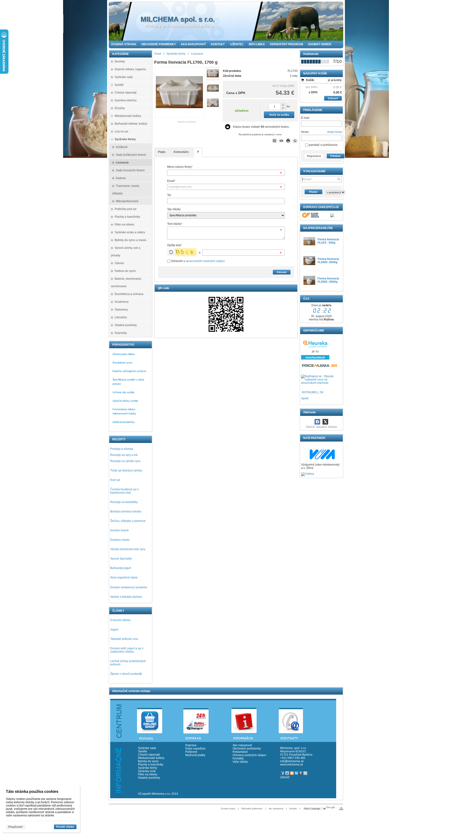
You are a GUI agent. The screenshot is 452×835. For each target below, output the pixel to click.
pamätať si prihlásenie (323, 145)
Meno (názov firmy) (180, 166)
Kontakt (293, 808)
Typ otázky (174, 209)
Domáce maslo (119, 539)
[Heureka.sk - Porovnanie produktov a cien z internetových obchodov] (315, 358)
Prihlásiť (335, 156)
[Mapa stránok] (341, 808)
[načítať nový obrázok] (171, 252)
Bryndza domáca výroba (125, 511)
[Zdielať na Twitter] (325, 422)
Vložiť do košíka (279, 114)
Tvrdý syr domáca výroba (126, 470)
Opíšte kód (174, 245)
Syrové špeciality (121, 558)
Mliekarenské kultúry (151, 758)
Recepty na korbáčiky (124, 502)
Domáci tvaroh (119, 530)
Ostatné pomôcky (149, 777)
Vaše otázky (240, 761)
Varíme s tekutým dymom (126, 596)
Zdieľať (285, 777)
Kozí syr (115, 480)
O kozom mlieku (120, 620)
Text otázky (174, 223)
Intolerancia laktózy (124, 422)
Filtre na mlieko (147, 774)
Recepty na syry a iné (124, 455)
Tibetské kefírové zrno (124, 639)
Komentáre (181, 152)
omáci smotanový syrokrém (129, 587)
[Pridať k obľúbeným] (295, 140)
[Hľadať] (339, 179)
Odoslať (282, 272)
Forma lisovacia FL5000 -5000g (328, 260)
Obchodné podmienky (247, 748)
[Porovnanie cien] (320, 366)
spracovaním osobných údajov (205, 261)
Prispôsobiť (15, 826)
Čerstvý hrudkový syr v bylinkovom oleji (124, 491)
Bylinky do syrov (148, 761)
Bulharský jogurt (120, 568)
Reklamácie (240, 751)
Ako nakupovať (242, 745)
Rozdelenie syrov (123, 362)
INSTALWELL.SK (312, 392)
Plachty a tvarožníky (150, 764)
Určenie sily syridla (123, 392)
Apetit (304, 398)
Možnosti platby (195, 755)
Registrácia (314, 156)
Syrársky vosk (147, 771)
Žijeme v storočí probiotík (126, 673)
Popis (161, 152)
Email (171, 181)
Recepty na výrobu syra (125, 461)
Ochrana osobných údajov (249, 755)
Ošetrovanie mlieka (124, 354)
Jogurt (114, 629)
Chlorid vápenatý (149, 754)
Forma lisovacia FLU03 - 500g (328, 241)
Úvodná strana (228, 808)
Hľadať (313, 191)
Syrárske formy (148, 768)
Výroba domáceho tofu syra (127, 549)
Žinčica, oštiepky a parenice (128, 521)
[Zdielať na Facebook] (317, 422)
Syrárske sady (147, 748)
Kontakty (238, 758)
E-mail (305, 117)
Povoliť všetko (65, 826)
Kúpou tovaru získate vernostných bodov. (261, 126)
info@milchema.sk (292, 761)
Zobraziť (333, 98)
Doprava (190, 745)
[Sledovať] (281, 140)
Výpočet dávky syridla (125, 400)
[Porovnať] (274, 140)
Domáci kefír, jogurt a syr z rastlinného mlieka (127, 650)
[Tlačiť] (288, 140)
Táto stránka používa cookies (32, 792)
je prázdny (335, 80)
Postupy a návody (121, 448)
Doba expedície (195, 748)
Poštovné (191, 751)
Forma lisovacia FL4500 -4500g (328, 280)
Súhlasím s (197, 261)
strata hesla (334, 132)
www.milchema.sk (291, 764)
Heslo (305, 132)
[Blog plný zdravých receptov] (301, 392)
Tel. (169, 195)
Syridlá (142, 751)
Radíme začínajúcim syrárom (129, 371)
